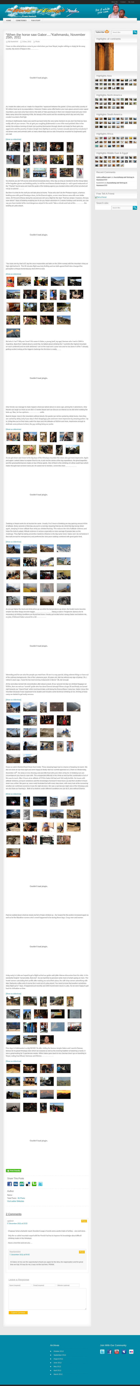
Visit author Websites (15, 1201)
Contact (123, 2)
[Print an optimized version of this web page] (14, 1172)
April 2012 (57, 1370)
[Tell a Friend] (100, 197)
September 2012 (60, 1355)
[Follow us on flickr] (132, 1355)
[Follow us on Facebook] (110, 1355)
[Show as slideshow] (13, 139)
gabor (10, 1220)
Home (8, 21)
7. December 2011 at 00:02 (20, 1255)
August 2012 (58, 1359)
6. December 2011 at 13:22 (17, 1224)
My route (131, 2)
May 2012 (57, 1366)
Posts (38, 42)
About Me (114, 2)
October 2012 (59, 1351)
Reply (84, 1221)
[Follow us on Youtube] (118, 1355)
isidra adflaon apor (103, 177)
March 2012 (58, 1374)
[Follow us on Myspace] (125, 1355)
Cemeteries (21, 21)
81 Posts (21, 1198)
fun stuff (35, 21)
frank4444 (14, 42)
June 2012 (58, 1363)
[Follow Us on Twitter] (103, 1355)
